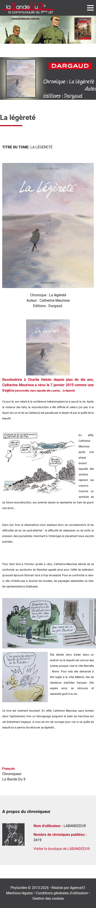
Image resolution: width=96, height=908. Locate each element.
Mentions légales (19, 893)
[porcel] (48, 30)
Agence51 (78, 888)
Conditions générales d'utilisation (62, 893)
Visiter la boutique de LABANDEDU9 (61, 849)
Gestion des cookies (48, 898)
